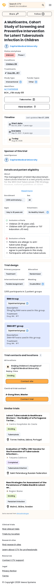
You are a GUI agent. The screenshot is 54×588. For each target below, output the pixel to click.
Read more (27, 191)
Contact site (27, 381)
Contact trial (27, 399)
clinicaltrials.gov (22, 513)
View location (25, 106)
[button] (11, 64)
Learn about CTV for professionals (19, 549)
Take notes (25, 99)
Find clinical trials (10, 529)
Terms (5, 575)
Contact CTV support (13, 560)
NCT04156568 (11, 89)
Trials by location (11, 534)
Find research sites (11, 544)
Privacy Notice (9, 570)
